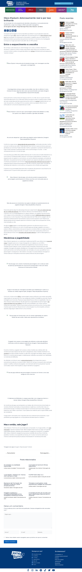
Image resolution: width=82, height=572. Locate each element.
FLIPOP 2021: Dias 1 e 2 (36, 475)
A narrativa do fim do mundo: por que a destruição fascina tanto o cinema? (40, 494)
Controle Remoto (8, 478)
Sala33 (13, 478)
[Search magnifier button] (72, 3)
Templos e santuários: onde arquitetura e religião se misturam (40, 483)
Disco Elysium (33, 26)
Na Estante (34, 476)
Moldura (30, 486)
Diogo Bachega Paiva (23, 26)
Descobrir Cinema (37, 497)
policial (37, 101)
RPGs (19, 296)
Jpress (9, 468)
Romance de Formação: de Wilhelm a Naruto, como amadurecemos (13, 484)
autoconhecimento (26, 360)
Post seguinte (45, 453)
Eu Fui (30, 476)
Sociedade (13, 468)
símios (33, 51)
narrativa (40, 26)
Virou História (38, 468)
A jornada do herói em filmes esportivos (38, 465)
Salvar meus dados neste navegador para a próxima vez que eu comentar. (27, 537)
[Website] (44, 532)
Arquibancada (32, 468)
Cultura (5, 468)
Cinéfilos (31, 497)
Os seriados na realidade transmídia (12, 465)
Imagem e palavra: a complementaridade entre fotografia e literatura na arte (13, 494)
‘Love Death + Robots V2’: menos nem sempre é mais (14, 475)
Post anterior (10, 453)
